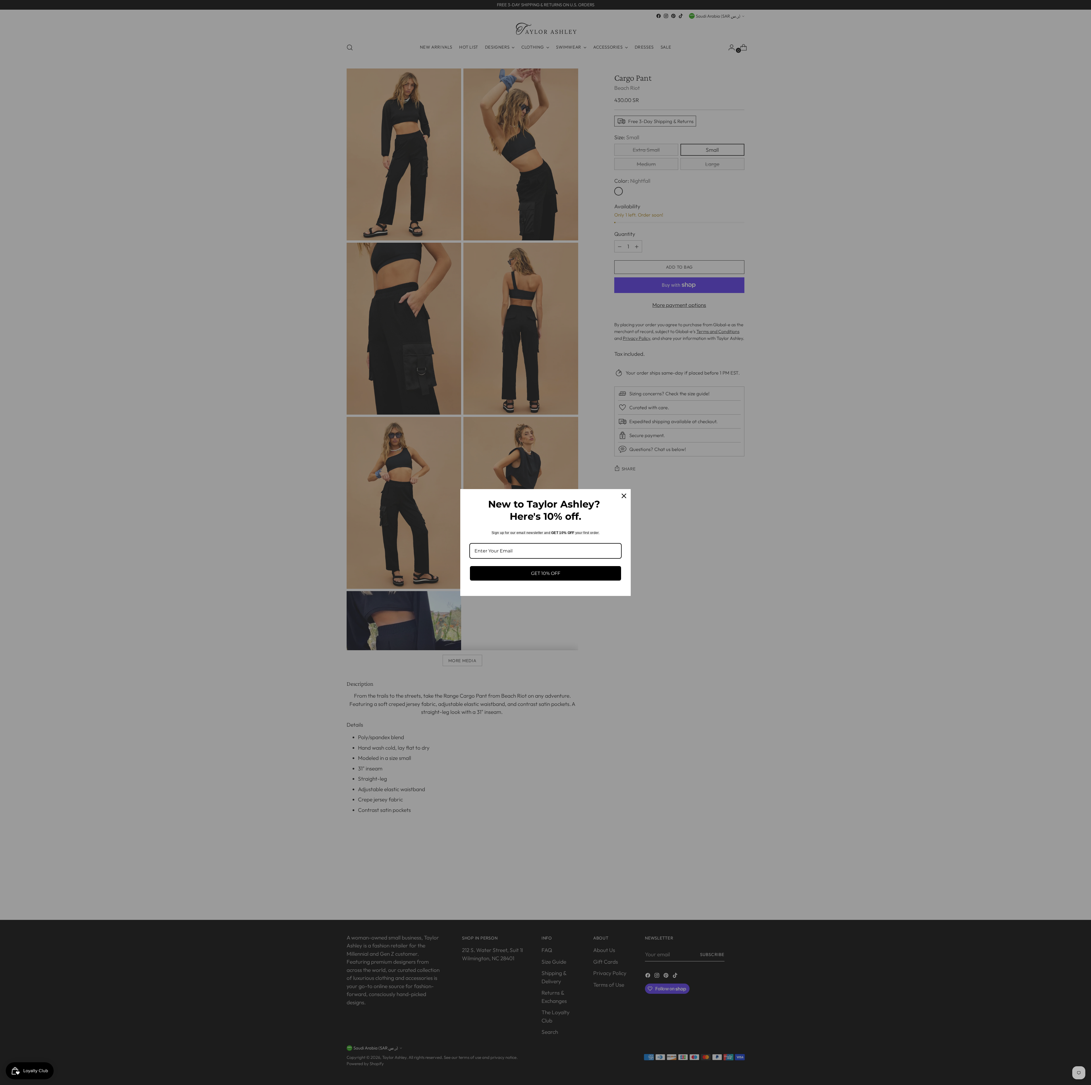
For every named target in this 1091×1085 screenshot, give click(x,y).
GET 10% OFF (545, 573)
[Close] (624, 496)
